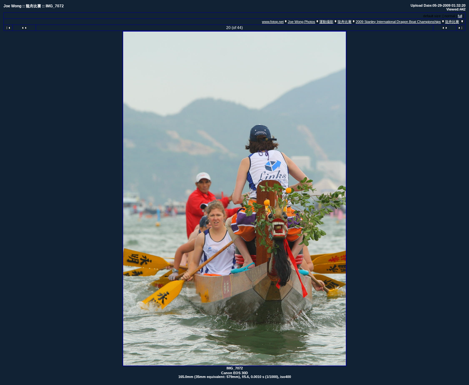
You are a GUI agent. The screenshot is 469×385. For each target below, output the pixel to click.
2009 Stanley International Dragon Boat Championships (398, 22)
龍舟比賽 (345, 22)
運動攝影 (326, 22)
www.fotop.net (273, 22)
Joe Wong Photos (301, 22)
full (460, 16)
